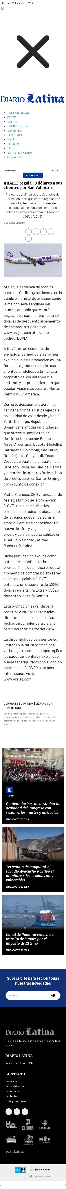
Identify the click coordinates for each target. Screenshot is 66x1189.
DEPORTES (14, 130)
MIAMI (10, 139)
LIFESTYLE (14, 143)
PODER (11, 117)
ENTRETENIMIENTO (19, 152)
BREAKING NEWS (18, 112)
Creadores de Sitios (42, 1176)
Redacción (12, 1081)
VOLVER (57, 170)
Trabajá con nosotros (18, 1101)
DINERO (12, 121)
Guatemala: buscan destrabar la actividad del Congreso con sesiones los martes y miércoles (32, 808)
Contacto (11, 1096)
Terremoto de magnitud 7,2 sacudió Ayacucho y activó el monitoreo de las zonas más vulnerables (30, 873)
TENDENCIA (14, 135)
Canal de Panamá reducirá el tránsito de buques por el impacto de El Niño (30, 939)
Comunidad (14, 157)
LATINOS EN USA (17, 126)
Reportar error (14, 1091)
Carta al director (15, 1086)
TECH (10, 148)
